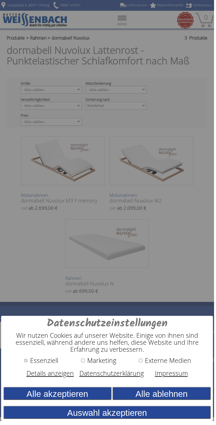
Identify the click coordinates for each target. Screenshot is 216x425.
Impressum (171, 373)
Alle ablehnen (161, 394)
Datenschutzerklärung (111, 373)
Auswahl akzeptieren (107, 413)
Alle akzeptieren (57, 394)
